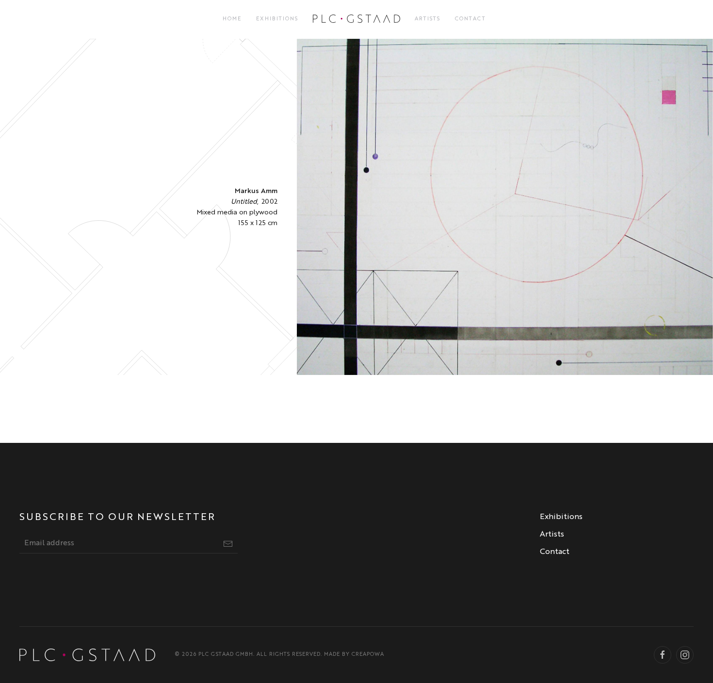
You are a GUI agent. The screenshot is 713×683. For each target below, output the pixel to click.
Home (232, 19)
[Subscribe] (228, 543)
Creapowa (368, 654)
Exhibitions (277, 19)
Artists (427, 19)
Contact (470, 19)
